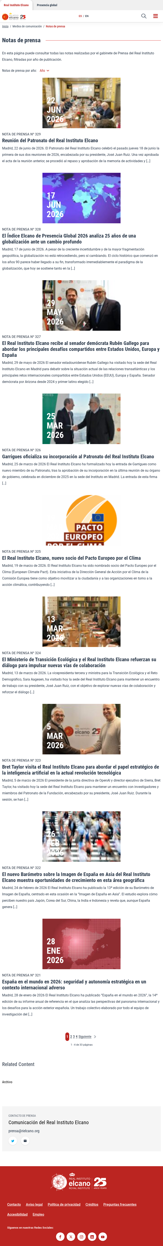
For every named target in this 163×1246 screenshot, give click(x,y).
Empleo (38, 1214)
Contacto (14, 1204)
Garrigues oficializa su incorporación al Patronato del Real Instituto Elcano (78, 457)
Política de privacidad (64, 1204)
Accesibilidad (17, 1214)
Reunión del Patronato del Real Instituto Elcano (50, 140)
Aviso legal (34, 1204)
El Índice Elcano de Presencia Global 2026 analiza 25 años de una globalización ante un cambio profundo (69, 239)
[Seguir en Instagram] (81, 1237)
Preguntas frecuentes (119, 1204)
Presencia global (47, 5)
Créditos (92, 1204)
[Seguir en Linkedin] (92, 1237)
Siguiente (85, 1037)
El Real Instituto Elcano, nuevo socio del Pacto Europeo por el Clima (71, 558)
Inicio (5, 26)
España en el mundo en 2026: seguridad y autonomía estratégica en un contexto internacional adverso (74, 985)
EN (87, 16)
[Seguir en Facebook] (60, 1237)
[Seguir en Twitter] (12, 1141)
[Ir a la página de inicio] (16, 18)
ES (80, 16)
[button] (144, 16)
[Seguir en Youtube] (102, 1237)
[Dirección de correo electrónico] (25, 1141)
